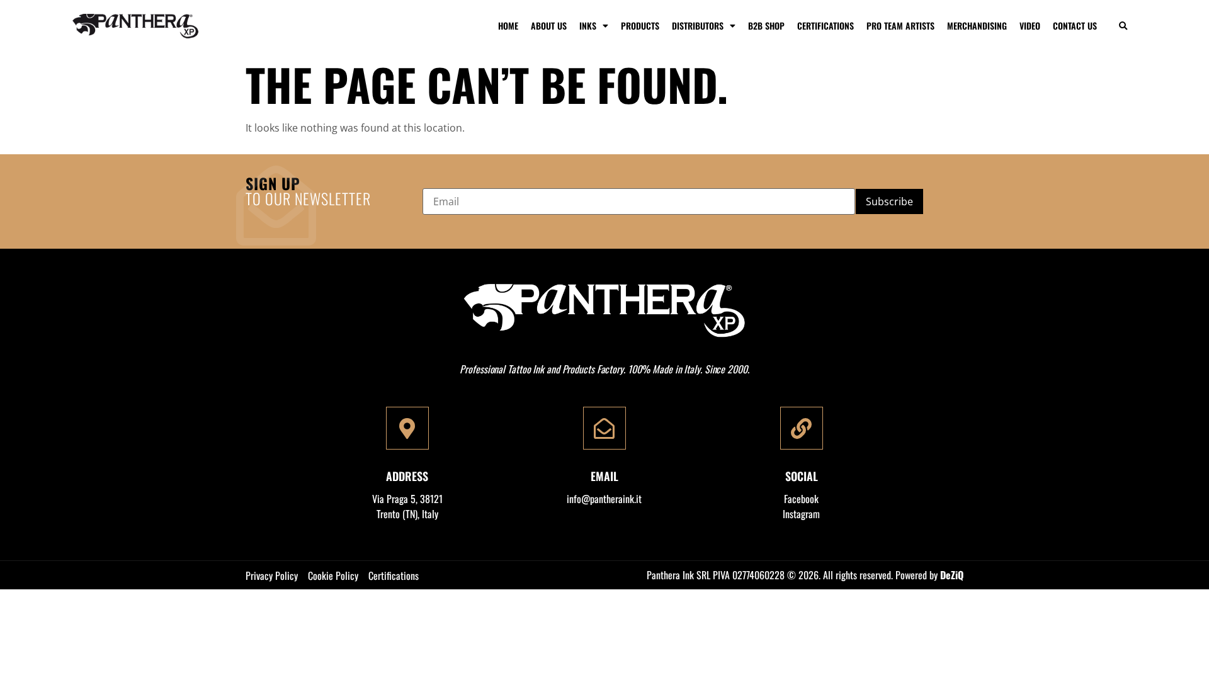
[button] (1123, 26)
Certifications (825, 25)
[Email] (604, 428)
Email (604, 476)
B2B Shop (766, 25)
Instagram (801, 513)
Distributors (698, 25)
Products (640, 25)
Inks (587, 25)
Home (508, 25)
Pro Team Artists (900, 25)
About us (549, 25)
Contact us (1075, 25)
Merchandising (977, 25)
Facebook (801, 498)
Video (1029, 25)
